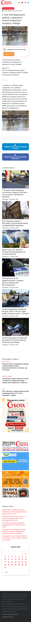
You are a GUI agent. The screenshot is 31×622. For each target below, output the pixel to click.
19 (12, 562)
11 (8, 559)
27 (15, 565)
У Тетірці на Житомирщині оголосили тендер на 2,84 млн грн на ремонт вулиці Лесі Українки (14, 193)
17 (5, 562)
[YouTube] (22, 2)
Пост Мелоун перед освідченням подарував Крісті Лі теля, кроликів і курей (15, 393)
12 (12, 559)
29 (22, 565)
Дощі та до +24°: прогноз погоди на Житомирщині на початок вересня (13, 251)
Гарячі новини (7, 376)
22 (22, 562)
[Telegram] (28, 2)
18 (8, 562)
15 (22, 559)
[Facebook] (25, 2)
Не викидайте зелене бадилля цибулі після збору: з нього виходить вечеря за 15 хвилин (14, 538)
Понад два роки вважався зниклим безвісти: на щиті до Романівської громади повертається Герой (13, 531)
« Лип (6, 572)
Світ (3, 361)
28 (19, 565)
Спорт (7, 361)
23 (26, 562)
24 (5, 565)
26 (12, 565)
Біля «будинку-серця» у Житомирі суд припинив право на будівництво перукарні (15, 223)
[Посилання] (6, 2)
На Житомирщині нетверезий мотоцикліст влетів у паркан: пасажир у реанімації (14, 340)
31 (5, 568)
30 (26, 565)
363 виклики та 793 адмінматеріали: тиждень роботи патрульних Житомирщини (13, 281)
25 (8, 565)
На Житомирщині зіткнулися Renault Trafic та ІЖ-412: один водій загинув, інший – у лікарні (15, 311)
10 (5, 559)
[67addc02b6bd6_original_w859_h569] (15, 120)
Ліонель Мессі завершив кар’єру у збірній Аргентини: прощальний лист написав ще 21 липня (15, 367)
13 (15, 559)
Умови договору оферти (10, 614)
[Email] (19, 2)
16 (26, 559)
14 (19, 559)
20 (15, 562)
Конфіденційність (8, 617)
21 (19, 562)
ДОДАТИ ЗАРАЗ (9, 54)
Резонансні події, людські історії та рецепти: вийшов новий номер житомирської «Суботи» (15, 380)
